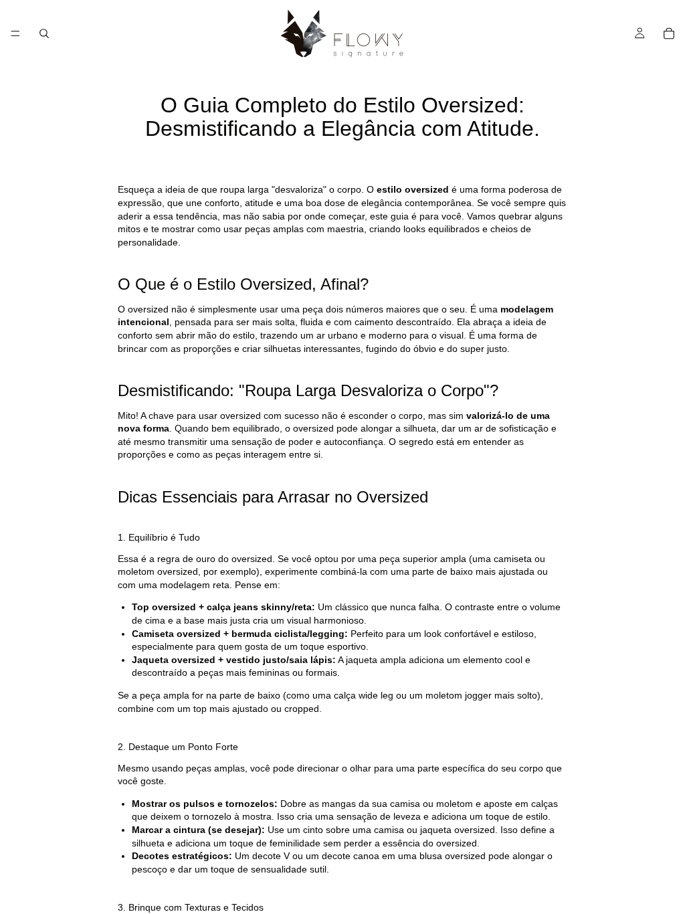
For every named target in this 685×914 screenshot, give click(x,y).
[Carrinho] (669, 33)
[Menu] (15, 33)
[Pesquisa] (44, 33)
